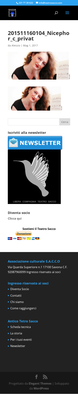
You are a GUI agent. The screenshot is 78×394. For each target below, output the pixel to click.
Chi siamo (17, 302)
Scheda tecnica (20, 327)
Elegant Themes (40, 383)
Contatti (15, 296)
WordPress (41, 388)
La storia (16, 333)
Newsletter (17, 346)
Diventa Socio (19, 289)
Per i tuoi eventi (21, 340)
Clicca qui (15, 218)
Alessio (16, 45)
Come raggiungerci (23, 308)
